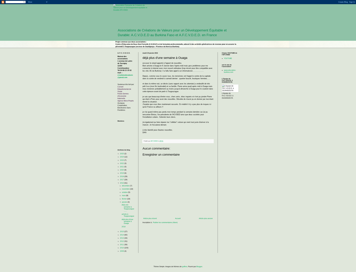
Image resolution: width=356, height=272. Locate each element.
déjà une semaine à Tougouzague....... (128, 208)
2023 (122, 160)
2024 (122, 157)
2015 (122, 232)
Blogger (199, 267)
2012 (122, 241)
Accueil (178, 218)
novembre (126, 189)
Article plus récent (150, 218)
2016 (122, 183)
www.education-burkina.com (230, 71)
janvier (125, 202)
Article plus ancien (206, 218)
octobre (125, 192)
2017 (122, 180)
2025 (122, 154)
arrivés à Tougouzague (128, 215)
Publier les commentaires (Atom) (165, 222)
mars (124, 195)
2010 (122, 248)
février (124, 199)
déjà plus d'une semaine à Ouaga (127, 221)
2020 (122, 170)
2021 (122, 167)
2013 (122, 238)
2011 (122, 245)
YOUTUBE (228, 58)
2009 (122, 251)
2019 (122, 173)
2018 (122, 176)
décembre (126, 186)
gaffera (184, 267)
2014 (122, 235)
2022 (122, 163)
